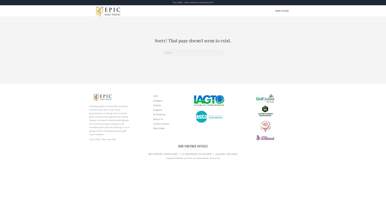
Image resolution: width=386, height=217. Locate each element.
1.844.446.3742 (191, 2)
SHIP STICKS (282, 10)
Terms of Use (215, 158)
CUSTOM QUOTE (206, 2)
